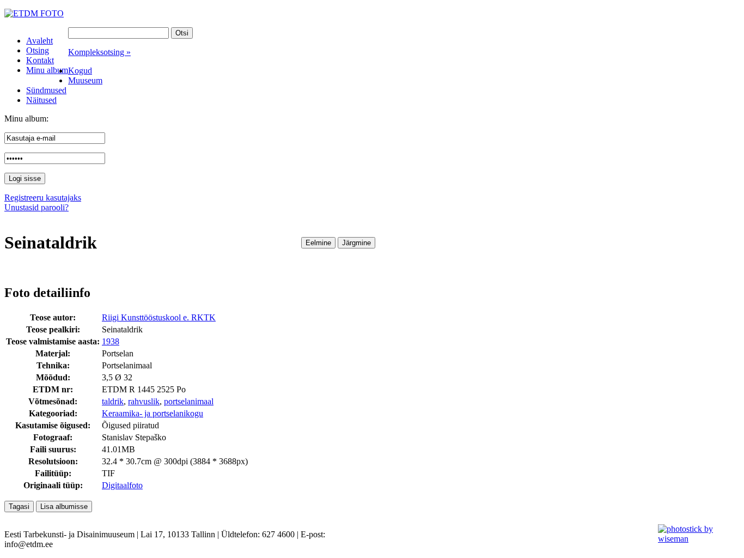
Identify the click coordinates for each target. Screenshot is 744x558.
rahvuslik (144, 401)
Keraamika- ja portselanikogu (152, 413)
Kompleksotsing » (99, 52)
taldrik (113, 401)
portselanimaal (189, 401)
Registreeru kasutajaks (42, 197)
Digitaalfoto (122, 485)
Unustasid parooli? (36, 207)
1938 (110, 341)
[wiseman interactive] (694, 538)
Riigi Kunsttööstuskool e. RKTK (159, 317)
